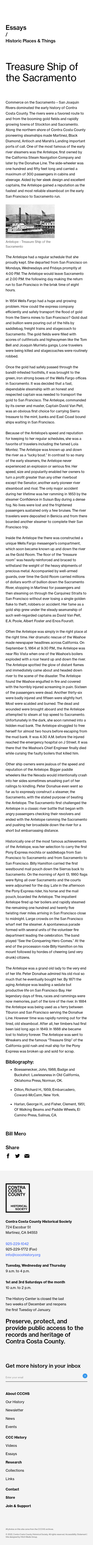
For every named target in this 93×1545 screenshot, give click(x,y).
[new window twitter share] (18, 1157)
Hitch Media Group (29, 1537)
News (10, 1418)
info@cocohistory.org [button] (23, 1255)
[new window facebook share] (9, 1157)
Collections (15, 1470)
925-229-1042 (17, 1244)
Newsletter (14, 1410)
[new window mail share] (27, 1157)
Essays (11, 1454)
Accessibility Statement (75, 1534)
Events (11, 1427)
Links (10, 1479)
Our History (15, 1402)
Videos (11, 1445)
